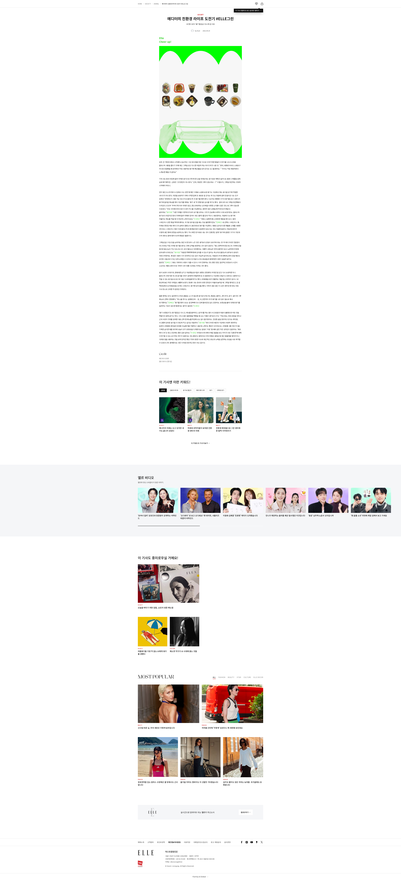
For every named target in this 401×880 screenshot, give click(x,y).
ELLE (198, 31)
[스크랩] (256, 4)
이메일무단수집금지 (200, 842)
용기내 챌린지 (187, 390)
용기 (210, 390)
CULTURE (247, 677)
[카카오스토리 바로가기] (256, 842)
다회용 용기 (220, 390)
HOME (140, 4)
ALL (214, 677)
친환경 (163, 390)
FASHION (221, 677)
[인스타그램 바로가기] (246, 842)
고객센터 (150, 842)
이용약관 (187, 842)
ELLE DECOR (258, 677)
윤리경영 (227, 842)
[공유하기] (262, 4)
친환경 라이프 (174, 390)
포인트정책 (161, 842)
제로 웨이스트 (200, 390)
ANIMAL (156, 4)
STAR (239, 677)
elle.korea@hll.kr (176, 862)
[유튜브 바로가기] (251, 842)
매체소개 (141, 842)
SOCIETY (148, 4)
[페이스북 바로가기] (241, 842)
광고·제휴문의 (216, 842)
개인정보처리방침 (174, 842)
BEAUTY (231, 677)
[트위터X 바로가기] (261, 842)
